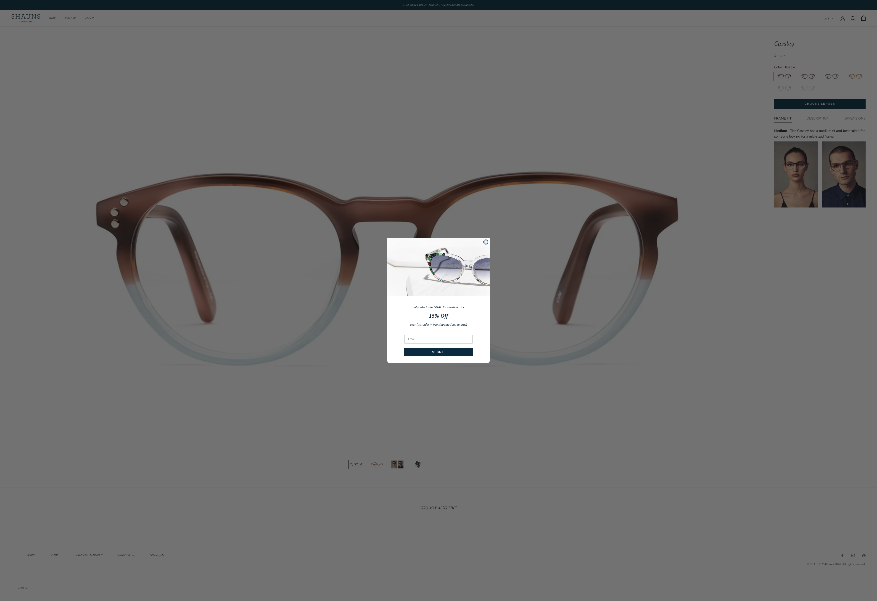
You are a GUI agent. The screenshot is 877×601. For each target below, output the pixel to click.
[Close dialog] (485, 242)
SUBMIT (438, 352)
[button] (438, 267)
